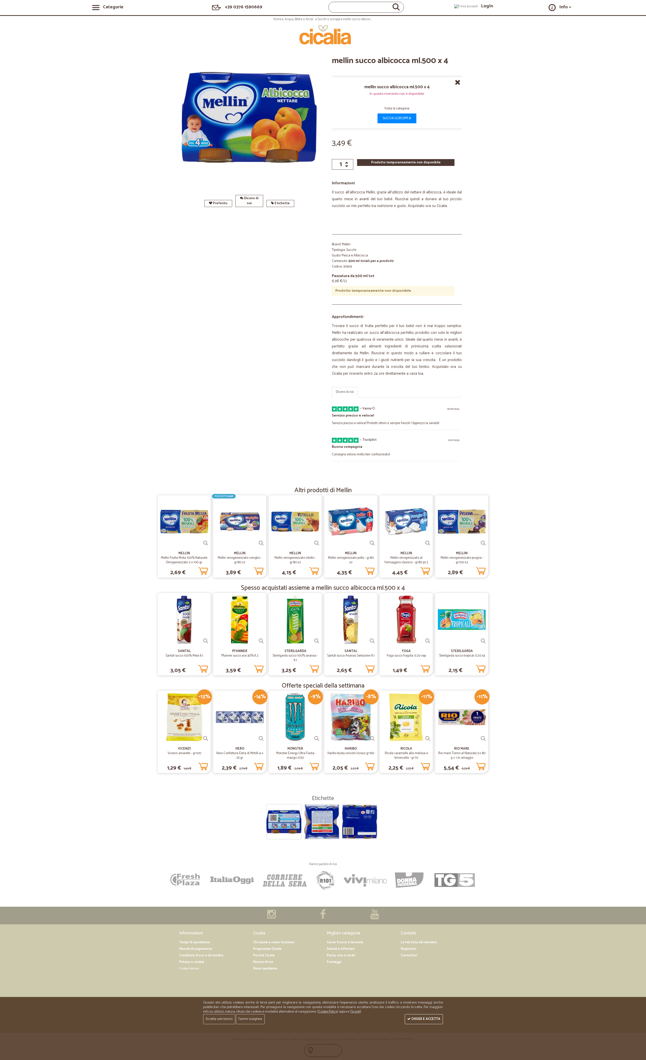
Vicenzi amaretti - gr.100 (184, 753)
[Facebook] (323, 917)
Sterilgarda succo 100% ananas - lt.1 (295, 658)
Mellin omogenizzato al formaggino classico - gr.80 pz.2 (406, 560)
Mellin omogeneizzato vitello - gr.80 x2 (295, 560)
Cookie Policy (327, 1012)
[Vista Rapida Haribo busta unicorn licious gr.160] (372, 738)
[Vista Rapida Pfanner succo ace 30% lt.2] (261, 640)
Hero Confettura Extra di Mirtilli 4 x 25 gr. (239, 755)
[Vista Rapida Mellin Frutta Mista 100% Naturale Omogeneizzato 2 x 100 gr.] (205, 543)
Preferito (219, 203)
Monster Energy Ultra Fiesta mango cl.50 (295, 755)
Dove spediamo (265, 968)
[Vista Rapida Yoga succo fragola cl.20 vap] (427, 640)
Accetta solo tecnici (219, 1019)
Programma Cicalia (267, 949)
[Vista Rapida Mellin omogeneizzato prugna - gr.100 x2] (483, 543)
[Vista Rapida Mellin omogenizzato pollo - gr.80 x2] (372, 543)
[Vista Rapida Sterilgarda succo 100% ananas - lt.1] (316, 640)
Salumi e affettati (341, 949)
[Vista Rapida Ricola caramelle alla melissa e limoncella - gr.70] (427, 738)
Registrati (408, 949)
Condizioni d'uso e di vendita (201, 955)
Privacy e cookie (191, 962)
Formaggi (334, 962)
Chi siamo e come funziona (273, 942)
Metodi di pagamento (195, 949)
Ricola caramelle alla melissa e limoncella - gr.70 (406, 755)
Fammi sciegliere (250, 1019)
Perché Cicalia (264, 955)
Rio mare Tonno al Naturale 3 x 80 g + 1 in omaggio (462, 755)
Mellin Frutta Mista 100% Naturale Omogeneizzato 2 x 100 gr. (184, 560)
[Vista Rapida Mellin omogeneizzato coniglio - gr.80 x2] (261, 543)
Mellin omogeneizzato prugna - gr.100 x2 (462, 560)
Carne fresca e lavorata (345, 942)
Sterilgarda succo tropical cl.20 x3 (462, 655)
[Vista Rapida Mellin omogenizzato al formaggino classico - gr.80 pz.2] (427, 543)
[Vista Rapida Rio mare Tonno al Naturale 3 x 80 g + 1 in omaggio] (483, 738)
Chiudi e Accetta (425, 1019)
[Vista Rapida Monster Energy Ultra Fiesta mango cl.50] (316, 738)
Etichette (282, 203)
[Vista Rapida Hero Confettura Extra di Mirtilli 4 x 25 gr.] (261, 738)
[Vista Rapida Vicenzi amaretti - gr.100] (205, 738)
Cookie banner (189, 968)
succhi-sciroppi (396, 118)
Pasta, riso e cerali (341, 955)
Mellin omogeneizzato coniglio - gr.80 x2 (240, 560)
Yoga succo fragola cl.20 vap (406, 655)
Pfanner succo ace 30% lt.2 (239, 655)
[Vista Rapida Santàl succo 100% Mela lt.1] (205, 640)
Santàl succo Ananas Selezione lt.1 (350, 655)
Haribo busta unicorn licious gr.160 (351, 753)
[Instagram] (271, 917)
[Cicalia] (323, 35)
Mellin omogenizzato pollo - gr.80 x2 (351, 560)
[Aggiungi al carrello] (203, 570)
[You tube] (374, 917)
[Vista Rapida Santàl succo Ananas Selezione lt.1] (372, 640)
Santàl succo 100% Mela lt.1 (184, 655)
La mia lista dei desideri (419, 942)
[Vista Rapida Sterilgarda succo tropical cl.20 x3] (483, 640)
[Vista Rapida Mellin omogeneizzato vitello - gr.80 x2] (316, 543)
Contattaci (409, 955)
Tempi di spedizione (194, 942)
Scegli (355, 1012)
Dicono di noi (250, 201)
